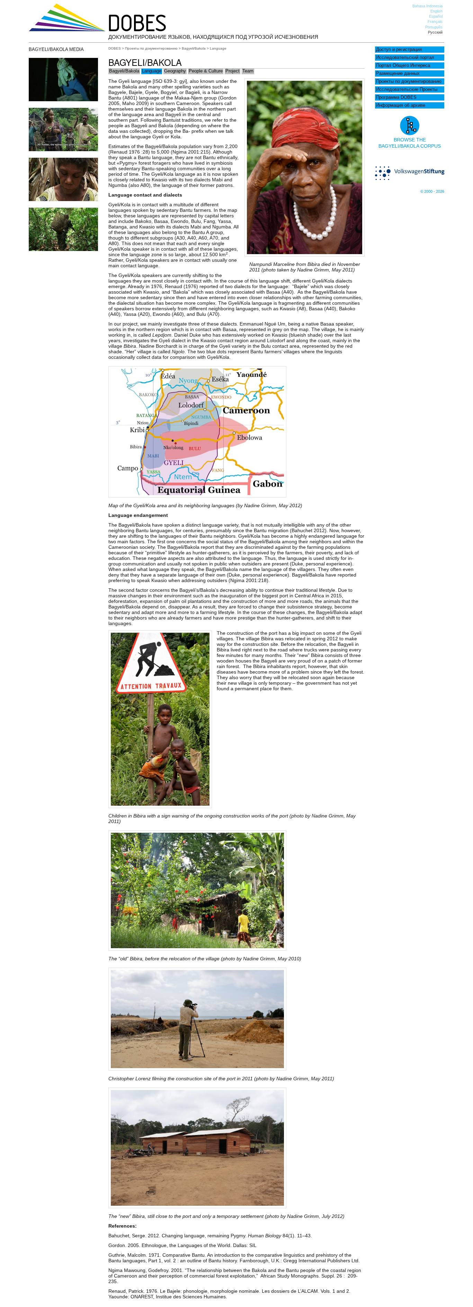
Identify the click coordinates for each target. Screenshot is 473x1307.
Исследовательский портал (405, 57)
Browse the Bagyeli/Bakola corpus (409, 143)
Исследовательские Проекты (406, 89)
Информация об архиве (400, 105)
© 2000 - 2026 (432, 191)
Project (232, 71)
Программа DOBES (396, 97)
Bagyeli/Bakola (194, 48)
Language (151, 71)
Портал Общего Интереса (403, 65)
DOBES (114, 48)
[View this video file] (63, 99)
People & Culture (206, 71)
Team (247, 71)
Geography (175, 71)
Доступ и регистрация (399, 49)
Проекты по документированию (408, 81)
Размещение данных (398, 73)
